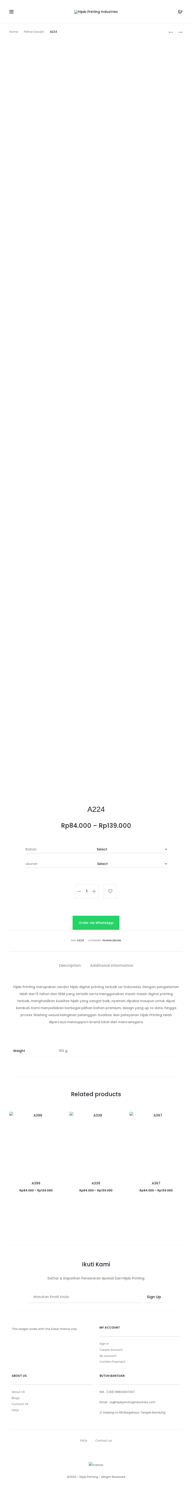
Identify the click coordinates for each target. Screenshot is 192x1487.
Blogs (16, 1398)
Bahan (31, 849)
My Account (108, 1356)
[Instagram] (101, 1451)
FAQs (15, 1410)
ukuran (31, 863)
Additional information (111, 965)
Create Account (111, 1350)
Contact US (20, 1404)
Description (70, 965)
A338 (96, 1183)
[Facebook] (91, 1451)
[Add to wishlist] (110, 891)
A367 (156, 1183)
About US (18, 1392)
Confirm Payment (113, 1362)
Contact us (103, 1441)
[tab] (70, 965)
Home (13, 32)
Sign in (104, 1344)
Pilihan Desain (34, 32)
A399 (36, 1183)
